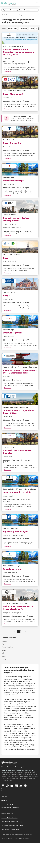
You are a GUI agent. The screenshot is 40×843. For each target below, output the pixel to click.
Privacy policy (18, 838)
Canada (4, 641)
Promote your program (8, 804)
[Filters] (37, 28)
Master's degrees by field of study (11, 821)
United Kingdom (7, 647)
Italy (2, 653)
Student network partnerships (10, 808)
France (3, 650)
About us (4, 800)
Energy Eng (23, 28)
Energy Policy (34, 28)
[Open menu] (37, 3)
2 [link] (21, 631)
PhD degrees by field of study (10, 829)
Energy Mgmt (12, 28)
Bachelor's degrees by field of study (12, 825)
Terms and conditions (7, 838)
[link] (25, 632)
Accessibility (26, 838)
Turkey (4, 659)
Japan (3, 656)
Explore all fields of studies (9, 818)
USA (2, 644)
